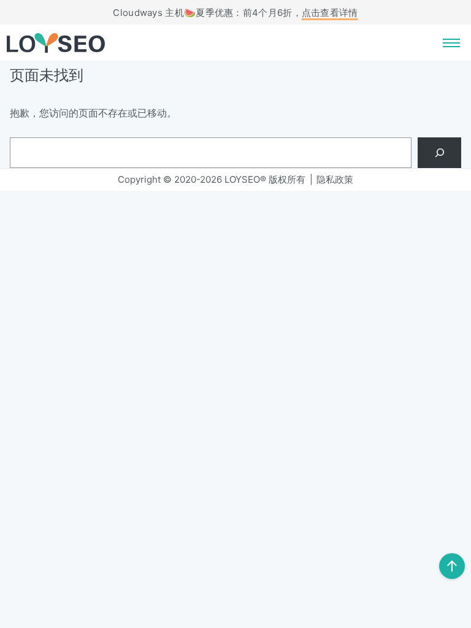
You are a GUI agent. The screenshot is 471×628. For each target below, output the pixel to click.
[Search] (439, 152)
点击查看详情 (330, 12)
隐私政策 (334, 179)
